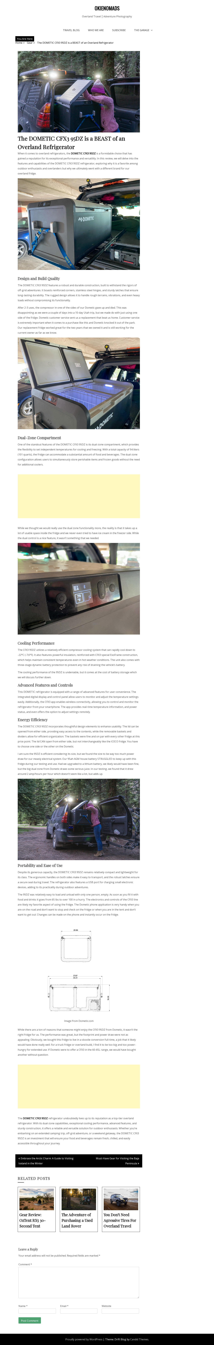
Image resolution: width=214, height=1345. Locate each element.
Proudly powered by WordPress (83, 1339)
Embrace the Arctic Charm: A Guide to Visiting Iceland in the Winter (45, 1161)
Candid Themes (139, 1339)
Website (106, 1306)
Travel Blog (71, 30)
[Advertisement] (79, 496)
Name (23, 1306)
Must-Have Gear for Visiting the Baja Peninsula (117, 1161)
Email (64, 1306)
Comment (25, 1264)
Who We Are (96, 30)
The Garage (141, 30)
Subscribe (119, 30)
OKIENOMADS (107, 8)
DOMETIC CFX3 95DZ (83, 153)
